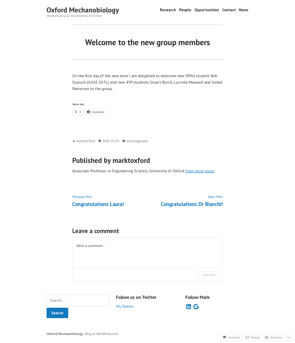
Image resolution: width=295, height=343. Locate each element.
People (185, 9)
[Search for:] (78, 300)
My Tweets (125, 306)
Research (168, 9)
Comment (208, 274)
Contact (229, 9)
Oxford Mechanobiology (83, 9)
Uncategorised (137, 141)
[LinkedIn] (188, 306)
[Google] (196, 306)
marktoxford (85, 141)
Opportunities (206, 9)
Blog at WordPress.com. (102, 333)
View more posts (199, 171)
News (243, 9)
